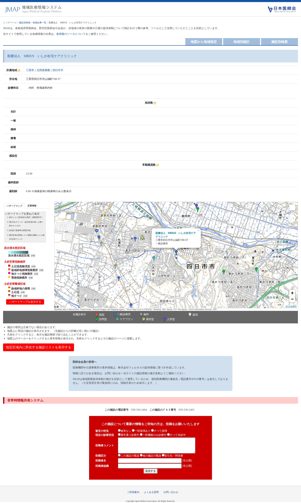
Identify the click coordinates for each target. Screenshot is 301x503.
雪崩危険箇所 (19, 277)
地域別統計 (241, 41)
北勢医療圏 (43, 70)
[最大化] (292, 207)
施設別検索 (24, 22)
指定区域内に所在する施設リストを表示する (38, 347)
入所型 (171, 319)
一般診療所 (124, 314)
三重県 (30, 70)
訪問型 (103, 319)
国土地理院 (291, 306)
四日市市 (58, 70)
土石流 (15, 292)
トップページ (10, 22)
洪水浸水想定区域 (18, 255)
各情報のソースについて (71, 33)
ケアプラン (126, 319)
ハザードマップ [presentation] (14, 206)
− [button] (292, 299)
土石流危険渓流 (20, 266)
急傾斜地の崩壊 (20, 288)
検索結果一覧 (39, 22)
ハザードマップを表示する (25, 301)
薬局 (195, 314)
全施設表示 (79, 314)
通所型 (150, 319)
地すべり (16, 295)
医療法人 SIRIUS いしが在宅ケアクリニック (176, 234)
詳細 (33, 256)
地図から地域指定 (204, 41)
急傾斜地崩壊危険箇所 (24, 270)
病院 (101, 314)
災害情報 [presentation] (31, 205)
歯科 (146, 314)
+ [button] (292, 293)
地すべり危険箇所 (22, 273)
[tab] (14, 206)
